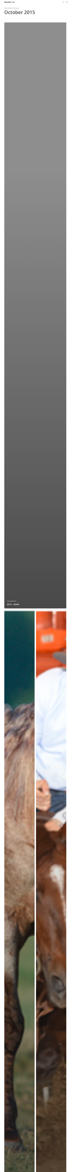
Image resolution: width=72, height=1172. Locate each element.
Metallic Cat (9, 2)
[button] (67, 2)
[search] (63, 2)
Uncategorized (11, 601)
